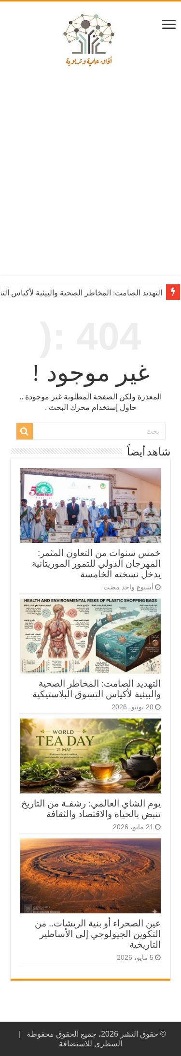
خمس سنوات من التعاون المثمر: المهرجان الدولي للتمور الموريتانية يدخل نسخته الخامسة (96, 563)
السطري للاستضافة (90, 1044)
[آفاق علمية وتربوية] (90, 40)
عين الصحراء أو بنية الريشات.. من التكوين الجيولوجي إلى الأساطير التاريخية (98, 934)
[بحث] (24, 431)
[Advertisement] (90, 174)
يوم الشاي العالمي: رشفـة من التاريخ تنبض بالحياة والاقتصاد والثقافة (91, 808)
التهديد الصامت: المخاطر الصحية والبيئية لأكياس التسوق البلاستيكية (96, 688)
